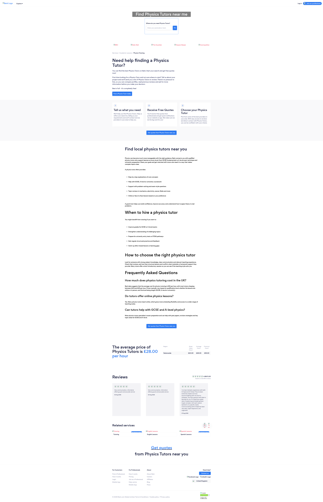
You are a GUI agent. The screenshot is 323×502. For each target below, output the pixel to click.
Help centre (133, 482)
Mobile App (116, 482)
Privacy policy (165, 497)
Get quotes (161, 448)
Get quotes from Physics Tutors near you (161, 133)
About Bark (151, 474)
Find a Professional (118, 474)
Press (148, 485)
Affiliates (150, 479)
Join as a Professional (136, 479)
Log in (300, 3)
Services (115, 53)
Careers (149, 477)
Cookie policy (154, 497)
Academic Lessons (125, 53)
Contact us (205, 473)
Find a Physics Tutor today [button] (122, 94)
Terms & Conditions (141, 497)
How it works (116, 477)
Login (114, 479)
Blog (148, 482)
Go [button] (175, 28)
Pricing (131, 477)
